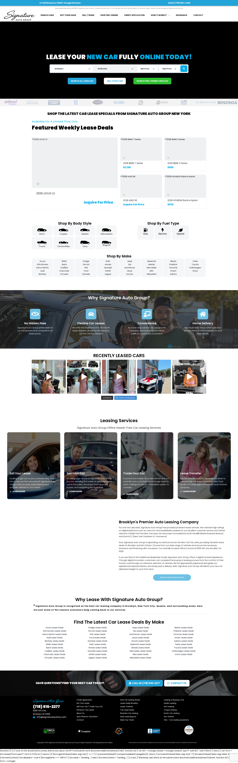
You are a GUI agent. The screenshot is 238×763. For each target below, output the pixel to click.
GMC (107, 261)
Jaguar (107, 274)
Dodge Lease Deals (97, 627)
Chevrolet (64, 270)
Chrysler (64, 274)
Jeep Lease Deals (140, 627)
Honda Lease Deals (97, 647)
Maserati (151, 261)
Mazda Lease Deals (140, 647)
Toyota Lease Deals (183, 647)
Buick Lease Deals (54, 647)
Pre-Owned (169, 716)
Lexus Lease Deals (140, 637)
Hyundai (108, 267)
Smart (173, 270)
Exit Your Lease (83, 703)
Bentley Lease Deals (54, 641)
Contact (80, 720)
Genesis (86, 274)
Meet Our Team (127, 720)
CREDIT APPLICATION (134, 15)
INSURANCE (181, 15)
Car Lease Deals (127, 710)
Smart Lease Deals (184, 637)
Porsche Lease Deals (184, 634)
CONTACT (198, 15)
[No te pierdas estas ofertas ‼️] (189, 377)
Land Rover (129, 267)
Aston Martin (42, 267)
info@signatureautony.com (51, 717)
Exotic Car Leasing (171, 713)
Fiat (86, 267)
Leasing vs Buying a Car (174, 700)
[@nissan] (154, 377)
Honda (108, 264)
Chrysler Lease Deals (54, 657)
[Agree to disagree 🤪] (84, 377)
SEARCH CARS (47, 15)
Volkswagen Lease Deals (183, 651)
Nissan (173, 261)
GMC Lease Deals (97, 644)
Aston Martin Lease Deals (54, 634)
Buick (64, 264)
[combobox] (72, 68)
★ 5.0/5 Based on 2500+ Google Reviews (60, 2)
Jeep (129, 261)
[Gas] (145, 230)
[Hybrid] (180, 230)
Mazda (151, 264)
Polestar (173, 264)
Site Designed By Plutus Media (103, 743)
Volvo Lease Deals (183, 654)
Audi (42, 270)
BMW (64, 261)
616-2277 (46, 706)
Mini (151, 270)
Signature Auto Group (71, 743)
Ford (86, 270)
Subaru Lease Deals (183, 641)
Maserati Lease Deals (140, 644)
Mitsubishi (151, 274)
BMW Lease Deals (54, 644)
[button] (119, 608)
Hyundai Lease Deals (97, 651)
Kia (129, 264)
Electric (163, 234)
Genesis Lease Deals (97, 641)
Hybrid (180, 234)
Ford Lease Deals (97, 637)
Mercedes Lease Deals (140, 651)
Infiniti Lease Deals (97, 654)
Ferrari (86, 264)
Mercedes (151, 267)
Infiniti (108, 270)
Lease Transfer (126, 706)
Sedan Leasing (170, 703)
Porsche (173, 267)
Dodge (86, 261)
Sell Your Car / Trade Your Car (90, 706)
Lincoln (129, 274)
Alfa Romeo (42, 264)
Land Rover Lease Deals (140, 634)
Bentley (42, 274)
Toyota (195, 264)
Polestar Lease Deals (183, 631)
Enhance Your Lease (85, 710)
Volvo (195, 270)
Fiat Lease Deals (97, 634)
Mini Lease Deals (140, 654)
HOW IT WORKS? (159, 15)
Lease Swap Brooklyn (129, 703)
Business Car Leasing (129, 713)
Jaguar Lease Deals (97, 657)
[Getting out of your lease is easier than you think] (119, 377)
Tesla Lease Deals (183, 644)
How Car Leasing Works (130, 700)
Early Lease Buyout (128, 716)
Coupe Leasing (170, 710)
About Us (80, 713)
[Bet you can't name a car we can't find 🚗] (49, 377)
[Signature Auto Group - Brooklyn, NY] (19, 15)
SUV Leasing (169, 706)
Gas (145, 234)
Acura (42, 261)
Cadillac (64, 267)
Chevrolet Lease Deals (54, 654)
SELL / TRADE (88, 15)
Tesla (195, 261)
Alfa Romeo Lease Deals (54, 631)
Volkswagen (195, 267)
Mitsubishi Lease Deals (140, 657)
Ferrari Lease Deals (97, 631)
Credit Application (84, 700)
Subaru (173, 274)
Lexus (129, 270)
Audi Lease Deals (54, 637)
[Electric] (163, 230)
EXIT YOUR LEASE (68, 15)
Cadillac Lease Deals (54, 651)
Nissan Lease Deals (183, 627)
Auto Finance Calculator (87, 716)
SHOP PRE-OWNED (109, 15)
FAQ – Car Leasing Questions (176, 720)
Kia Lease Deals (140, 631)
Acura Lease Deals (54, 627)
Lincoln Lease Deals (140, 641)
